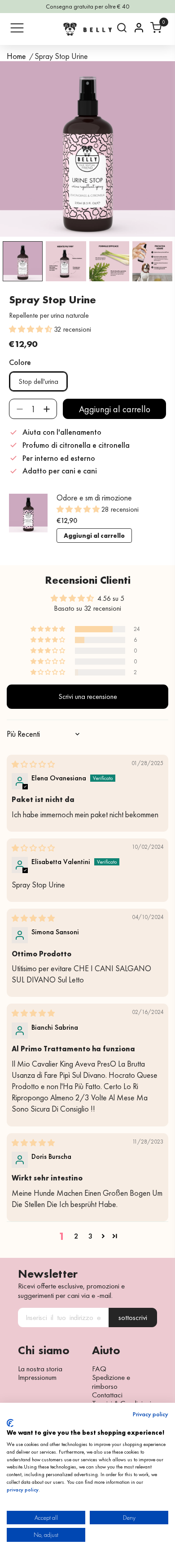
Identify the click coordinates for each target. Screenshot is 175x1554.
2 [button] (76, 1236)
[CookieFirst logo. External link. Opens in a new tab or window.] (10, 1423)
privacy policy (23, 1489)
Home (16, 56)
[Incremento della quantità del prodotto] (46, 408)
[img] (33, 764)
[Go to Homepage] (87, 29)
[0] (156, 27)
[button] (31, 329)
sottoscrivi (132, 1317)
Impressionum (37, 1377)
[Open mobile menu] (17, 28)
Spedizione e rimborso (111, 1382)
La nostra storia (40, 1368)
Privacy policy (150, 1414)
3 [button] (90, 1236)
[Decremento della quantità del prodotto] (19, 408)
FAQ (99, 1368)
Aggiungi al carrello (94, 536)
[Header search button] (121, 27)
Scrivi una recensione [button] (87, 696)
